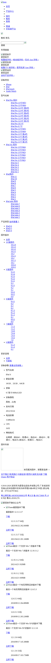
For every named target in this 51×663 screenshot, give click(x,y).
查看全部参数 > (16, 365)
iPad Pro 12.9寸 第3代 (20, 116)
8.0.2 (13, 319)
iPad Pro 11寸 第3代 (19, 137)
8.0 (12, 322)
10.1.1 (13, 260)
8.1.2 (13, 313)
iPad (7, 87)
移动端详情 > (19, 60)
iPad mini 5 (15, 208)
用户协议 (11, 477)
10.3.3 (13, 247)
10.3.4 (13, 245)
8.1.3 (13, 310)
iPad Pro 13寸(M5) (18, 103)
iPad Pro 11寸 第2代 (19, 139)
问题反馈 (22, 474)
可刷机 (9, 361)
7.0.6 (13, 331)
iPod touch (10, 89)
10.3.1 (13, 251)
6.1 (12, 349)
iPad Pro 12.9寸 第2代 (20, 118)
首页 (8, 6)
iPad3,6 (9, 226)
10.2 (12, 258)
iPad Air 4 (15, 165)
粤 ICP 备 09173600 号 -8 (38, 495)
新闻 (8, 21)
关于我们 (5, 474)
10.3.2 (13, 249)
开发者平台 (11, 29)
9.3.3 (13, 276)
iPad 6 (13, 188)
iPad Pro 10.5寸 (17, 124)
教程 (8, 19)
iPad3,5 (9, 228)
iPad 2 (13, 197)
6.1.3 (13, 345)
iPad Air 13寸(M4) (18, 147)
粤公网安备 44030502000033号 (14, 495)
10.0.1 (13, 267)
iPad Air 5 (15, 163)
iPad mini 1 (15, 217)
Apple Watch (11, 91)
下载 (8, 516)
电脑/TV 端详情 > (8, 67)
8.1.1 (13, 315)
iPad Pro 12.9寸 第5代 (20, 111)
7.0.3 (13, 335)
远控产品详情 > (7, 75)
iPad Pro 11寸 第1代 (19, 142)
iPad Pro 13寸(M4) (18, 105)
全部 (8, 240)
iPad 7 (13, 185)
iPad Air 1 (15, 172)
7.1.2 (13, 326)
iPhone (8, 84)
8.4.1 (13, 301)
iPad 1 (13, 199)
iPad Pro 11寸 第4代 (19, 134)
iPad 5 (13, 190)
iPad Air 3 (15, 167)
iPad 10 (14, 179)
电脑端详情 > (7, 60)
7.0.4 (13, 333)
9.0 (12, 297)
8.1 (12, 317)
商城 (8, 26)
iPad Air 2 (15, 169)
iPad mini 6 (15, 206)
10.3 (12, 254)
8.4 (12, 304)
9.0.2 (13, 292)
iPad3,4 (9, 231)
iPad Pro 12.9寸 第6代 (20, 108)
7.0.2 (13, 338)
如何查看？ (14, 222)
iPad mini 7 (15, 204)
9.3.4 (13, 274)
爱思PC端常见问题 (34, 474)
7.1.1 (13, 329)
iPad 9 (13, 181)
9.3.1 (13, 281)
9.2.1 (13, 285)
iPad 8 (13, 183)
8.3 (12, 306)
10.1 (12, 263)
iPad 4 (13, 192)
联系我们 (13, 474)
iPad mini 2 (15, 215)
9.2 (12, 288)
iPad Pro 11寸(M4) (18, 131)
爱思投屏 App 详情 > (26, 67)
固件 (8, 16)
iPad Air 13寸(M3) (18, 150)
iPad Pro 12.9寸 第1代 (20, 121)
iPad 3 (13, 194)
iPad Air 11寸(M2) (18, 160)
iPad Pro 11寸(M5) (18, 129)
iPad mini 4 (15, 211)
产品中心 (10, 11)
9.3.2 (13, 279)
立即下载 (10, 530)
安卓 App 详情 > (32, 60)
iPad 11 (14, 177)
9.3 (12, 283)
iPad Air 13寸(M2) (18, 152)
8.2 (12, 308)
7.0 (12, 340)
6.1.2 (13, 347)
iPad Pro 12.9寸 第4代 (20, 113)
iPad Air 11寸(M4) (18, 155)
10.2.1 (13, 256)
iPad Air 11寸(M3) (18, 158)
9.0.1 (13, 294)
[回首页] (3, 2)
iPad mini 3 (15, 213)
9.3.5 (13, 272)
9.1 (12, 290)
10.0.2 (13, 265)
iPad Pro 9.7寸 (17, 126)
